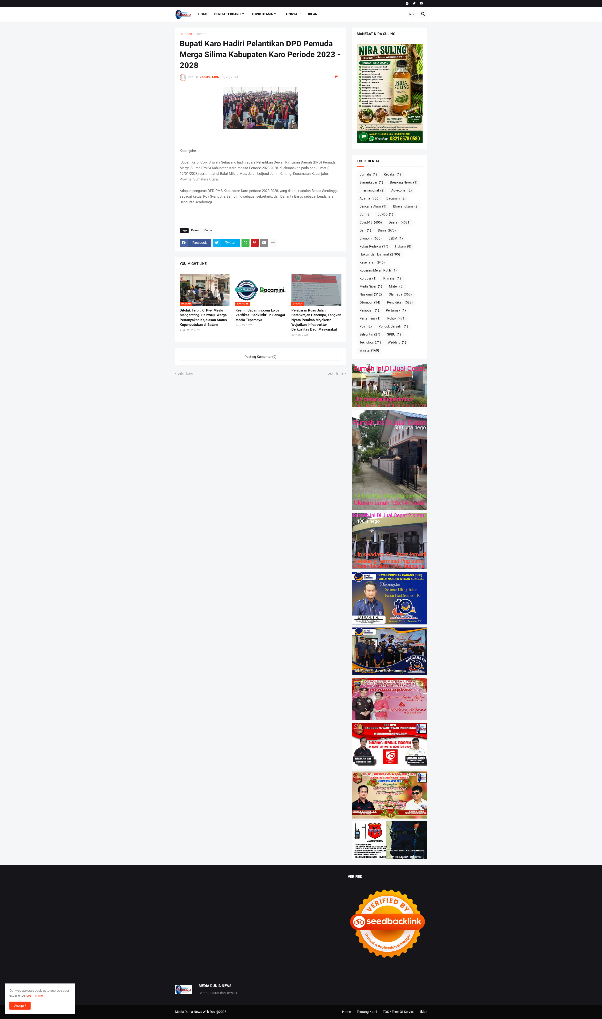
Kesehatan (372, 262)
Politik (396, 318)
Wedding (397, 342)
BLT (365, 214)
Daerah (201, 34)
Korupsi (368, 278)
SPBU (394, 334)
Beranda (186, 34)
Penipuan (369, 310)
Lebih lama (335, 373)
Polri (366, 326)
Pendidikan (400, 302)
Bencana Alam (373, 206)
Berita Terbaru (227, 14)
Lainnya (290, 14)
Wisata (369, 350)
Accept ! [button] (20, 1005)
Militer (396, 286)
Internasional (372, 190)
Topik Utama (262, 14)
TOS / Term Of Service (398, 1012)
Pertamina (370, 318)
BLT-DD (385, 214)
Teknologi (370, 342)
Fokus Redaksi (374, 246)
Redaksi (392, 174)
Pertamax (396, 310)
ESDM (395, 238)
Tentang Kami (367, 1012)
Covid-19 (371, 222)
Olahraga (400, 294)
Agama (370, 198)
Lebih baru (185, 373)
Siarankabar (371, 182)
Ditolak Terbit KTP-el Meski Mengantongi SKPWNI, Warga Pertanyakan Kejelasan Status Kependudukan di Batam (203, 317)
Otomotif (370, 302)
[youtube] (421, 3)
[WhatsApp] (246, 243)
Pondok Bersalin (393, 326)
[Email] (264, 243)
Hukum (403, 246)
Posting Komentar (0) (261, 357)
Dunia (208, 230)
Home (203, 14)
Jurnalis (368, 174)
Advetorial (401, 190)
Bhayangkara (406, 206)
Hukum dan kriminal (380, 254)
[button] (412, 14)
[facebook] (407, 3)
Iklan (312, 14)
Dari (365, 230)
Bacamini (396, 198)
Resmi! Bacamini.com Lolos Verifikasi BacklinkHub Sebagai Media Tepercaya (260, 315)
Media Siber (371, 286)
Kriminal (392, 278)
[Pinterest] (255, 243)
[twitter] (414, 3)
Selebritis (370, 334)
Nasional (371, 294)
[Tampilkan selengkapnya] (273, 243)
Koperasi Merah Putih (378, 270)
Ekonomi (371, 238)
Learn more (34, 995)
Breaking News (403, 182)
